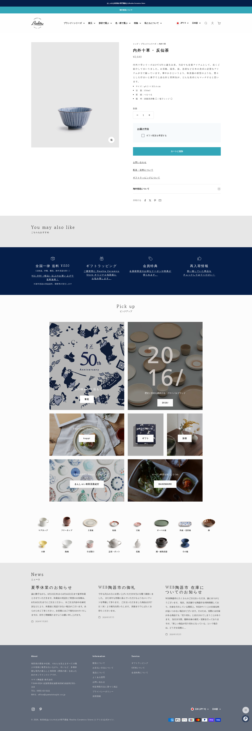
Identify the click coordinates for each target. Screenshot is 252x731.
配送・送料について (143, 170)
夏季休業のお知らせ (52, 587)
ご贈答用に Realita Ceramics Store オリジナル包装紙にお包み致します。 (101, 275)
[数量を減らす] (137, 115)
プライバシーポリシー (103, 691)
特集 (136, 23)
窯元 (90, 23)
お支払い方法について (103, 668)
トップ (135, 44)
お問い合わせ (140, 162)
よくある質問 (99, 677)
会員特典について (140, 672)
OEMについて (138, 668)
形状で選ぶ (104, 23)
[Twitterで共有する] (150, 200)
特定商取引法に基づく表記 (105, 687)
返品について (99, 672)
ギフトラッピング (140, 663)
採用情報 (97, 696)
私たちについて (152, 23)
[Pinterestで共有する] (155, 200)
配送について (99, 663)
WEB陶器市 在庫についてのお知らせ (185, 589)
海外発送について (126, 10)
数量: (135, 108)
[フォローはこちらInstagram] (33, 709)
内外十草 (162, 44)
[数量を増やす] (149, 115)
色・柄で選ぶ (121, 23)
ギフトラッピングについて (146, 177)
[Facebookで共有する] (145, 200)
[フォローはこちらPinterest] (41, 709)
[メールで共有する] (160, 200)
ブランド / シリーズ (73, 23)
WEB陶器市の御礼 (117, 587)
